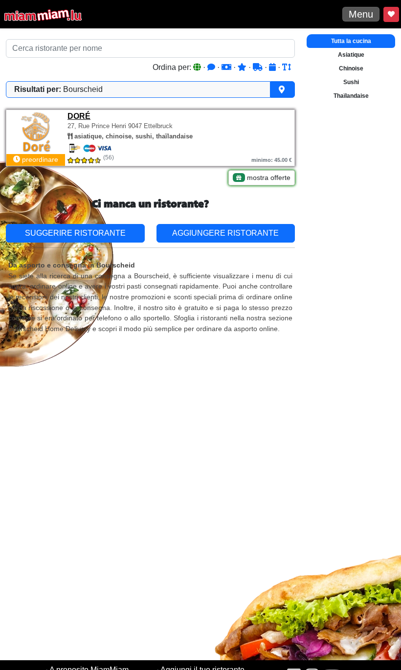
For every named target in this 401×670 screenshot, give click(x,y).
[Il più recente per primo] (273, 67)
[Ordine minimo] (227, 67)
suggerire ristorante (75, 233)
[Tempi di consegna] (259, 67)
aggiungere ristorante (225, 233)
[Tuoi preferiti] (391, 14)
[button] (150, 89)
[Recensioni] (212, 67)
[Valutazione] (243, 67)
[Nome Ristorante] (286, 67)
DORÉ (78, 116)
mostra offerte (267, 177)
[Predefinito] (198, 67)
